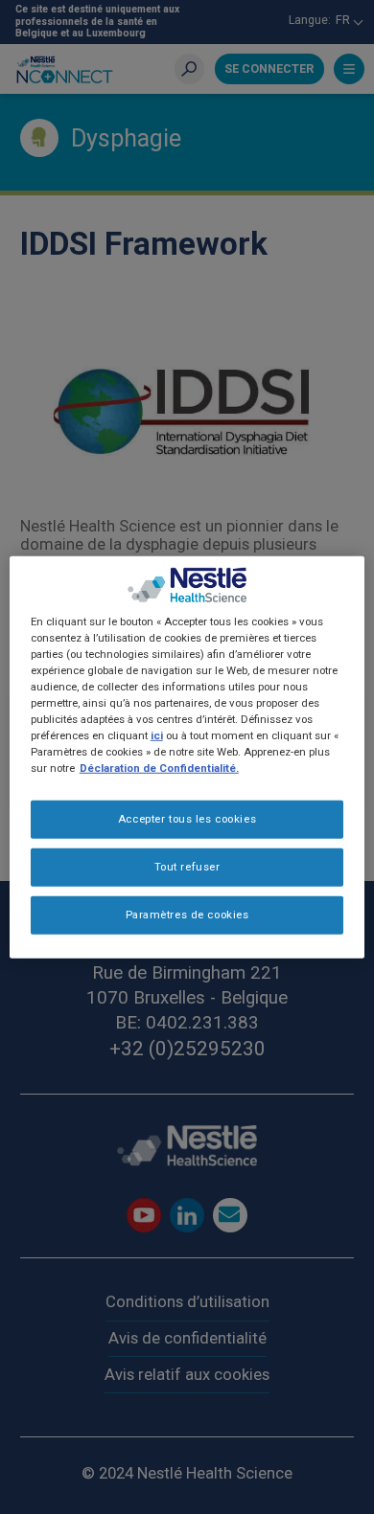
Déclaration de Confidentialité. (159, 768)
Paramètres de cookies (187, 914)
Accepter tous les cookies (187, 818)
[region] (187, 756)
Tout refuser (187, 866)
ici (157, 735)
